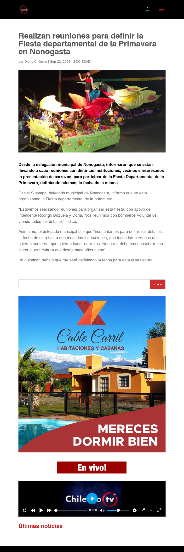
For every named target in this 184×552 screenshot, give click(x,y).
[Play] (41, 510)
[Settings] (134, 510)
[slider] (70, 510)
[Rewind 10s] (33, 510)
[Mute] (102, 510)
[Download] (151, 510)
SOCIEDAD (82, 61)
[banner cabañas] (92, 451)
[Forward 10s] (49, 510)
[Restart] (25, 510)
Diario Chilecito (35, 61)
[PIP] (143, 510)
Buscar (157, 284)
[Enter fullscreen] (159, 510)
